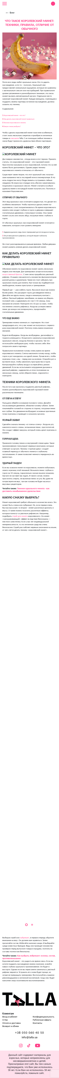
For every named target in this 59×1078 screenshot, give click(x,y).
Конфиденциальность (43, 1017)
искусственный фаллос (12, 274)
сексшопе (15, 138)
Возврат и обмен (10, 1026)
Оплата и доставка (11, 1023)
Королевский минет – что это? (14, 115)
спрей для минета (20, 516)
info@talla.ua (29, 1037)
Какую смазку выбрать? (12, 126)
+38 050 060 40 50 (29, 1032)
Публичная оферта (42, 1020)
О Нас (5, 1020)
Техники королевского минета (15, 123)
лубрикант (24, 938)
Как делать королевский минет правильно (19, 119)
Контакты (37, 1023)
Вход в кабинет (9, 1017)
